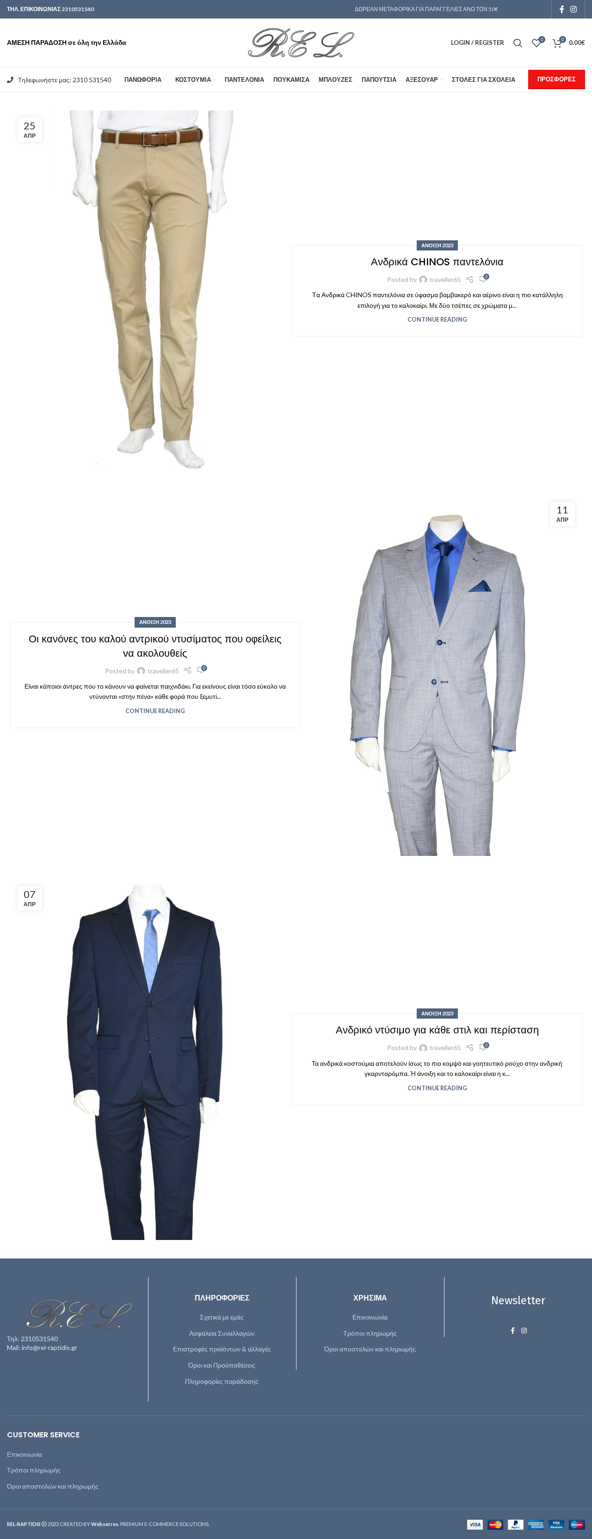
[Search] (518, 43)
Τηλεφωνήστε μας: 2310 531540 (64, 80)
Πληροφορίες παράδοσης (222, 1381)
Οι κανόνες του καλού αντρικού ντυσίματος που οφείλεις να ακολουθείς (155, 646)
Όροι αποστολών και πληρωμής (370, 1349)
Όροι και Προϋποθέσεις (221, 1365)
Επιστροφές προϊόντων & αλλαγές (222, 1349)
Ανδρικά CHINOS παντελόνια (437, 262)
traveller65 (445, 279)
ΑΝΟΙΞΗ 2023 (437, 245)
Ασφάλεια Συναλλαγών (221, 1333)
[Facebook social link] (561, 9)
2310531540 (78, 9)
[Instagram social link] (573, 9)
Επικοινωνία (370, 1317)
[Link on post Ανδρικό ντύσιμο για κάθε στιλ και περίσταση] (155, 1059)
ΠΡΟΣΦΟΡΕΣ (556, 79)
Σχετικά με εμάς (222, 1317)
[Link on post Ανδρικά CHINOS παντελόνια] (155, 290)
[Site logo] (296, 42)
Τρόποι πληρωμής (370, 1333)
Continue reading (437, 319)
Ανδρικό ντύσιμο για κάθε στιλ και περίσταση (437, 1030)
